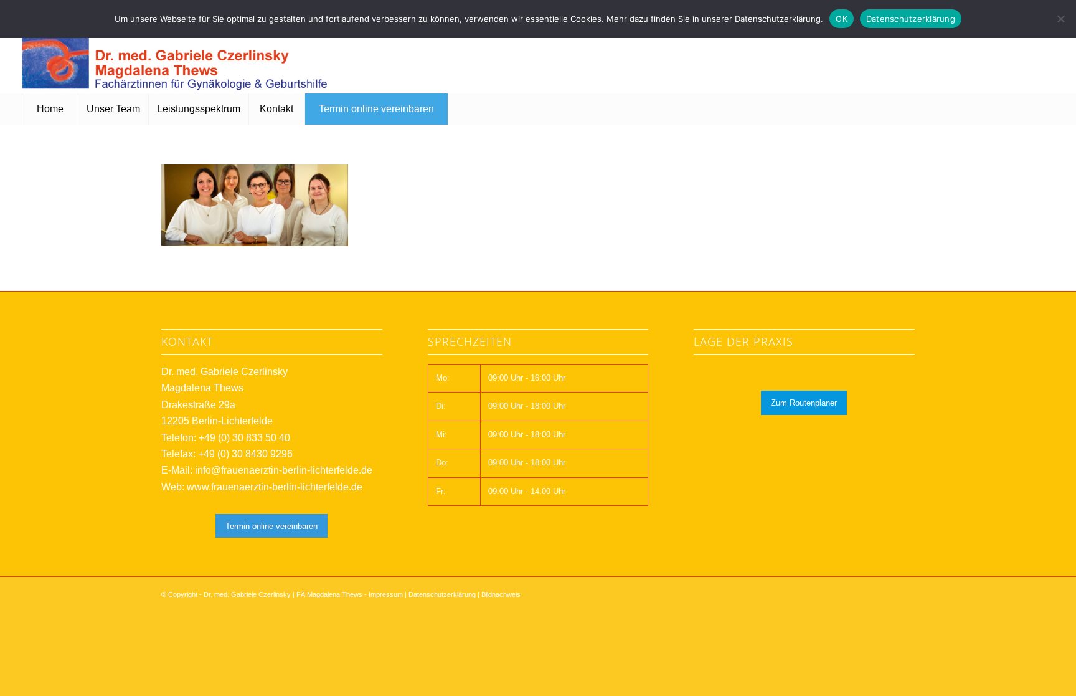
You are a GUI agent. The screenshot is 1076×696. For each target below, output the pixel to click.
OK (841, 19)
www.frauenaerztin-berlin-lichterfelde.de (274, 487)
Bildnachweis (501, 594)
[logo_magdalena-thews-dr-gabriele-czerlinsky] (177, 56)
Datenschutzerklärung (442, 594)
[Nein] (1060, 18)
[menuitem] (50, 109)
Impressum (386, 594)
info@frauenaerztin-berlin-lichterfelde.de (283, 470)
